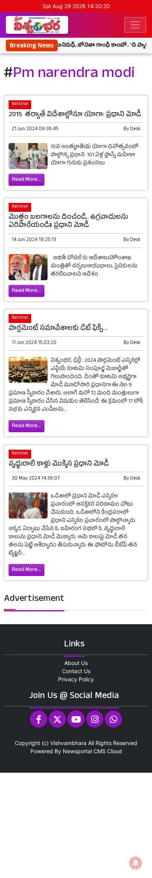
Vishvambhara (68, 743)
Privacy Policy (76, 679)
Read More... (26, 180)
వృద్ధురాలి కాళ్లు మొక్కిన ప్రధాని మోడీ (59, 464)
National (20, 104)
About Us (76, 663)
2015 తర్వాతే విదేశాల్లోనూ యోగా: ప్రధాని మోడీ (76, 115)
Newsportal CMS (84, 751)
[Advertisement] (76, 824)
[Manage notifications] (135, 863)
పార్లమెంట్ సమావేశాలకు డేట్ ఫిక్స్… (58, 329)
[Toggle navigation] (135, 25)
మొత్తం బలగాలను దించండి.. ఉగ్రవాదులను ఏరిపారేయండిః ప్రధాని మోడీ (68, 222)
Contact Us (76, 671)
